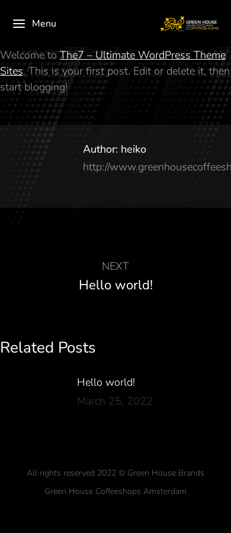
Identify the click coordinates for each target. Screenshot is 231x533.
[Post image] (32, 401)
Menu (44, 23)
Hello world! (106, 382)
